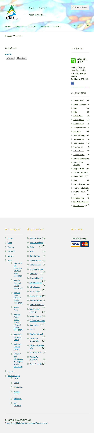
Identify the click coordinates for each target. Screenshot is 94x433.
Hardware (76, 131)
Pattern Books (78, 151)
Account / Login (36, 14)
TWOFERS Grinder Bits (81, 188)
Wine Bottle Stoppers (81, 202)
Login (16, 378)
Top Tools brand (79, 184)
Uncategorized (78, 198)
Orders (16, 382)
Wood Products (78, 206)
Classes (32, 26)
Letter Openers (78, 139)
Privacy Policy (10, 423)
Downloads (18, 387)
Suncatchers (78, 176)
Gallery (57, 26)
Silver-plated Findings (78, 163)
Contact (43, 8)
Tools (75, 180)
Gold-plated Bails (79, 128)
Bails (75, 108)
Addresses (18, 398)
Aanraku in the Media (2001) (18, 337)
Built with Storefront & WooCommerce (32, 423)
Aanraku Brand (78, 100)
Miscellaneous (78, 143)
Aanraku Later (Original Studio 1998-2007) (18, 297)
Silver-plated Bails (80, 158)
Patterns (45, 26)
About (32, 8)
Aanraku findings (79, 104)
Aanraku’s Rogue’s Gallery (17, 346)
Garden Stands (78, 124)
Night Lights (77, 147)
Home (8, 26)
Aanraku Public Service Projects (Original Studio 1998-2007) (18, 322)
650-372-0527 (82, 61)
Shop (17, 26)
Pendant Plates (78, 155)
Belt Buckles (77, 116)
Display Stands (78, 120)
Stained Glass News (80, 172)
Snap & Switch (78, 169)
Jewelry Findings (79, 135)
